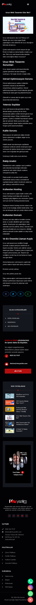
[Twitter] (18, 515)
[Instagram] (13, 515)
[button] (28, 4)
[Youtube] (22, 515)
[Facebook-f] (9, 515)
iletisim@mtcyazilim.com (18, 363)
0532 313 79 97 (15, 355)
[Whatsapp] (30, 593)
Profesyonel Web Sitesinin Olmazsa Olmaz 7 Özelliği (21, 409)
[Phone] (30, 581)
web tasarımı (19, 262)
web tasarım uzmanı (9, 283)
